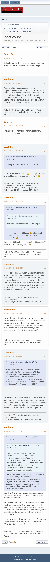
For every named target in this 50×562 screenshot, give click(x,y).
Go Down (5, 47)
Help (15, 557)
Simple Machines (31, 559)
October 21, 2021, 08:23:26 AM (13, 126)
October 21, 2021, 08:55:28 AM (13, 202)
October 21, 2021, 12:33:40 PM (13, 268)
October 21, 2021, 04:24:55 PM (13, 431)
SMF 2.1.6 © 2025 (19, 559)
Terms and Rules (23, 557)
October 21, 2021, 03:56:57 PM (13, 356)
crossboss (9, 264)
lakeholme (9, 79)
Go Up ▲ (34, 557)
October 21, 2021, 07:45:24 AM (13, 83)
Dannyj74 (8, 54)
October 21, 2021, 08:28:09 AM (13, 151)
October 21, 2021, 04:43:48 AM (13, 58)
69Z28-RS (8, 146)
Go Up (4, 542)
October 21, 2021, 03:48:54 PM (13, 313)
